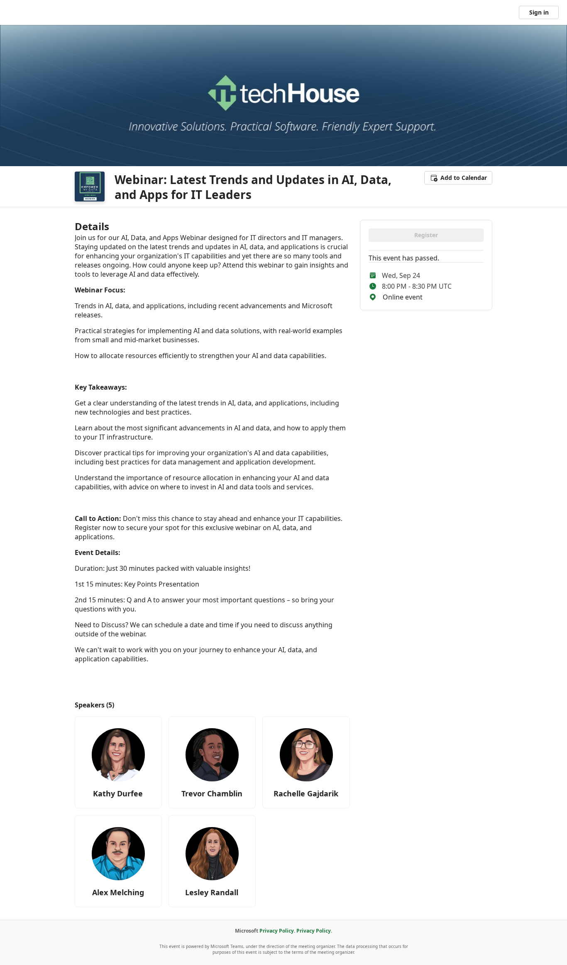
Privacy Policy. (277, 930)
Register (426, 235)
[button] (458, 177)
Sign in (539, 12)
